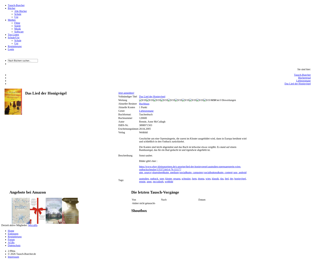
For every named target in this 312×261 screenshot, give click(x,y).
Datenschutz (14, 245)
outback (154, 178)
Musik (17, 28)
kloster (168, 178)
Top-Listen (13, 34)
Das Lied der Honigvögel (298, 83)
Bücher (11, 8)
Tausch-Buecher (16, 5)
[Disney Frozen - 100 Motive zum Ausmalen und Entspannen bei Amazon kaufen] (21, 223)
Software (19, 31)
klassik (215, 178)
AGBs (11, 242)
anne (149, 181)
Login (11, 49)
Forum (11, 239)
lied (227, 178)
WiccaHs (32, 225)
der (231, 178)
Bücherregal (304, 77)
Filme (17, 23)
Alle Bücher (20, 11)
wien (208, 178)
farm (194, 178)
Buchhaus (144, 103)
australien (144, 178)
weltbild (169, 181)
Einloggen (13, 233)
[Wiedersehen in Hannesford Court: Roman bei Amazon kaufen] (54, 223)
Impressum (13, 256)
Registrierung (15, 46)
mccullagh (158, 181)
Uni (16, 17)
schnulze (186, 178)
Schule (17, 14)
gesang (176, 178)
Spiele (17, 25)
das (222, 178)
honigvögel (240, 178)
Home (11, 230)
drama (201, 178)
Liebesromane (303, 80)
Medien (12, 20)
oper (162, 178)
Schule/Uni (13, 37)
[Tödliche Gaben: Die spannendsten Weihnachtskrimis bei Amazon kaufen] (38, 223)
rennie (142, 181)
